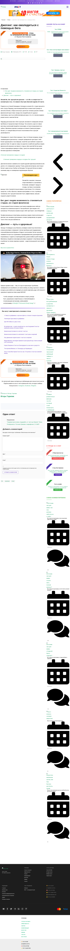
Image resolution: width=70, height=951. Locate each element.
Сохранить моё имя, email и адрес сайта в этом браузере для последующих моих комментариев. (20, 469)
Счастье (23, 934)
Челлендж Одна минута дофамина (14, 318)
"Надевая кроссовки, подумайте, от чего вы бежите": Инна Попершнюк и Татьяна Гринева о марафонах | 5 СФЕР (24, 423)
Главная (3, 19)
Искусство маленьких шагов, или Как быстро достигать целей (58, 791)
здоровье (7, 481)
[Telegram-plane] (35, 3)
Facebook (27, 385)
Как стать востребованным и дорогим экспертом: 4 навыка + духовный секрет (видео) (56, 315)
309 (48, 569)
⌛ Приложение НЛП (51, 894)
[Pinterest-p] (41, 3)
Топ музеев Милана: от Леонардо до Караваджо (18, 348)
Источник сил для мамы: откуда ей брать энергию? (57, 658)
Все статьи (24, 936)
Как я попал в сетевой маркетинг (55, 720)
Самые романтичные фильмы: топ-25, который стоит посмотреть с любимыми (57, 412)
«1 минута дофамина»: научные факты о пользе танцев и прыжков (23, 315)
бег (2, 481)
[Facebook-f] (30, 3)
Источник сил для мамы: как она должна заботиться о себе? (57, 519)
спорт (13, 481)
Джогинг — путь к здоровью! (12, 95)
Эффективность (25, 923)
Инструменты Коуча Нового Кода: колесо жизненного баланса (57, 268)
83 (47, 841)
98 (47, 771)
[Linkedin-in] (39, 3)
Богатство (23, 930)
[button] (57, 162)
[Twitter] (33, 3)
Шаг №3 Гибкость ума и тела (12, 321)
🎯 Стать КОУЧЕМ (50, 890)
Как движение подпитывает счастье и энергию (18, 337)
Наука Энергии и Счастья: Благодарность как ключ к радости (21, 345)
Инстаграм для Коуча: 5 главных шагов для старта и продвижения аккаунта (57, 222)
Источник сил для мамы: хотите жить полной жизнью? (58, 589)
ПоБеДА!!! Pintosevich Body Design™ (23, 303)
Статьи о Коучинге (25, 921)
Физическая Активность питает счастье (16, 331)
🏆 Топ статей (49, 885)
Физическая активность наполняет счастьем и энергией (20, 334)
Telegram (33, 385)
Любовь (23, 932)
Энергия (23, 925)
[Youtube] (28, 3)
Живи (8, 19)
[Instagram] (37, 3)
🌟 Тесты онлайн (50, 896)
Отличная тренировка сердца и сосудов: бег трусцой (19, 159)
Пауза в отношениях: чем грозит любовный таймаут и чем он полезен (57, 363)
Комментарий (6, 435)
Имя (4, 454)
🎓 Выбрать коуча (50, 888)
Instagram (21, 385)
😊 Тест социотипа (51, 892)
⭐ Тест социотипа (26, 948)
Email (4, 460)
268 (48, 640)
